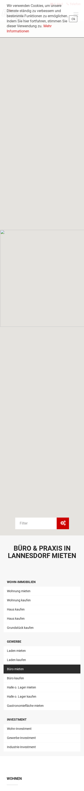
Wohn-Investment (19, 728)
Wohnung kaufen (19, 600)
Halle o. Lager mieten (21, 687)
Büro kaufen (15, 678)
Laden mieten (16, 651)
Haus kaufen (16, 609)
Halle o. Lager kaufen (21, 696)
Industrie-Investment (21, 747)
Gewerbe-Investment (21, 738)
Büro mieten (15, 669)
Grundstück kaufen (20, 627)
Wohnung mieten (18, 591)
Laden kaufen (16, 660)
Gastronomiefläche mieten (25, 705)
